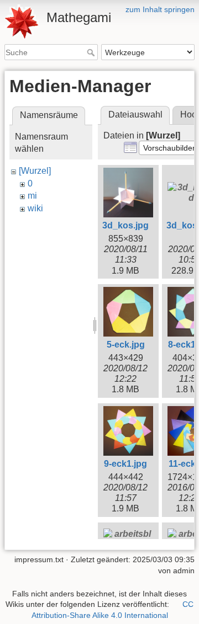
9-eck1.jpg (125, 463)
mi (32, 195)
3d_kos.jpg (125, 225)
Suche (92, 52)
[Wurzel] (35, 170)
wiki (35, 208)
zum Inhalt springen (160, 9)
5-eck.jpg (126, 344)
